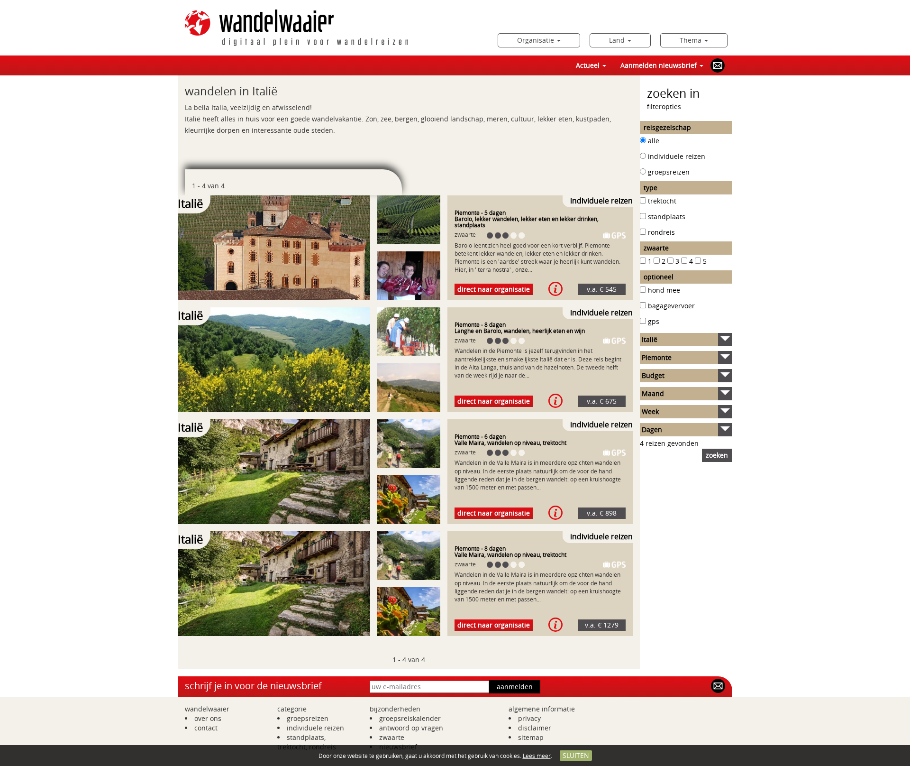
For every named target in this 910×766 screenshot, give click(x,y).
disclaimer (534, 727)
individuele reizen (676, 156)
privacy (529, 718)
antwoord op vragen (411, 727)
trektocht (662, 200)
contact (206, 727)
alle (653, 140)
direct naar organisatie (493, 289)
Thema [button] (691, 40)
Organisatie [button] (536, 40)
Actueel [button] (588, 65)
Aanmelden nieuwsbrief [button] (659, 65)
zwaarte (391, 737)
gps (653, 321)
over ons (207, 718)
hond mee (664, 290)
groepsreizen (669, 171)
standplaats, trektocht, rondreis (306, 742)
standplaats (666, 216)
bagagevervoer (671, 305)
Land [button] (618, 40)
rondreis (661, 232)
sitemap (531, 737)
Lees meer (537, 755)
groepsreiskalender (410, 718)
